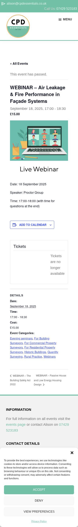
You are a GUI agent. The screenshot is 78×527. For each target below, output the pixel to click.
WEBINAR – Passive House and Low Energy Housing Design (50, 380)
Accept (39, 489)
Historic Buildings (35, 352)
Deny (39, 500)
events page (16, 425)
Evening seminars (21, 338)
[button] (72, 453)
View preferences (39, 511)
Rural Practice (33, 356)
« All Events (19, 63)
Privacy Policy (39, 521)
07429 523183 (66, 8)
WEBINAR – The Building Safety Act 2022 (20, 380)
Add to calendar (32, 225)
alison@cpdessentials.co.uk (23, 3)
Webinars (50, 356)
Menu (67, 19)
